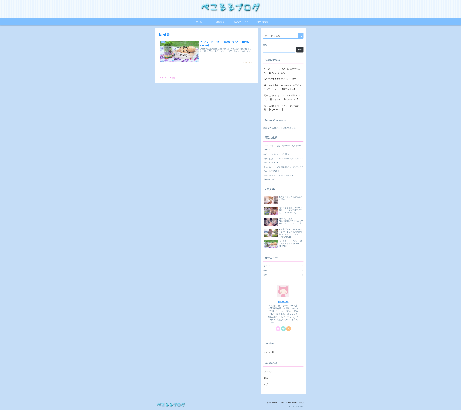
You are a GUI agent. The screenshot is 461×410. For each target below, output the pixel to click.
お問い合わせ (272, 403)
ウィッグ (283, 266)
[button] (300, 36)
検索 (265, 45)
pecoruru (283, 301)
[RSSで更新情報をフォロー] (288, 328)
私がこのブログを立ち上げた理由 (280, 79)
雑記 (283, 275)
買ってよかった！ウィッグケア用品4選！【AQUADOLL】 (281, 108)
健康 (283, 270)
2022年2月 (269, 352)
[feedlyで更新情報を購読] (283, 328)
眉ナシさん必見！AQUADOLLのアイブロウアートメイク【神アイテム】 (282, 87)
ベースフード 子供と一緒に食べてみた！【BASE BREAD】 (282, 71)
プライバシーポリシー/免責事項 (292, 403)
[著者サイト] (278, 328)
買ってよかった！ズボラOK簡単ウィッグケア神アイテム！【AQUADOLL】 (282, 97)
